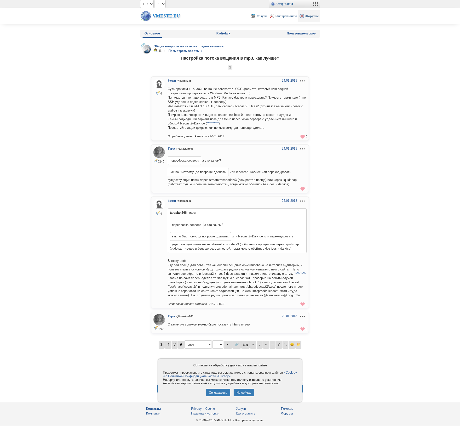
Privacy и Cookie (203, 408)
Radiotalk (223, 33)
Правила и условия (205, 413)
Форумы (287, 413)
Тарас (171, 148)
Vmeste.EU (166, 15)
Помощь (287, 408)
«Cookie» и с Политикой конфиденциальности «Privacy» (230, 374)
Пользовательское (301, 33)
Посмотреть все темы (185, 51)
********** (213, 123)
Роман (172, 80)
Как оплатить (245, 413)
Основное (152, 33)
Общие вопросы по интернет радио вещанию (189, 46)
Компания (153, 413)
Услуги (241, 408)
